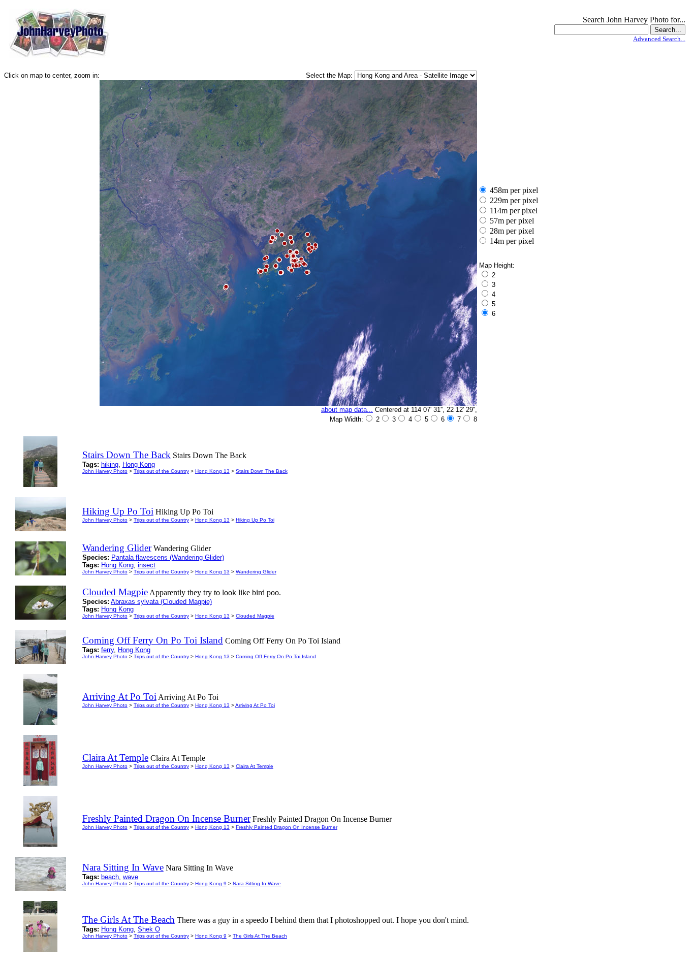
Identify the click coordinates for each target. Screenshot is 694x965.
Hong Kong (138, 464)
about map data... (347, 409)
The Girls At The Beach (260, 936)
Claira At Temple (254, 766)
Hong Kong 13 (212, 471)
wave (130, 877)
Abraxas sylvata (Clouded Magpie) (161, 601)
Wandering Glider (256, 571)
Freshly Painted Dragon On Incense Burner (286, 827)
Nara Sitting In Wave (257, 883)
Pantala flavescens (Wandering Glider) (167, 557)
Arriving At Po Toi (255, 705)
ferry (107, 650)
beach (110, 877)
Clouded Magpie (255, 616)
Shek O (149, 929)
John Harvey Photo (105, 471)
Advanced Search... (659, 39)
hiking (109, 464)
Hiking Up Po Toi (255, 520)
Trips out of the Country (161, 471)
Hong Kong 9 (211, 883)
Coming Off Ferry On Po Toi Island (276, 656)
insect (146, 565)
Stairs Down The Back (262, 471)
